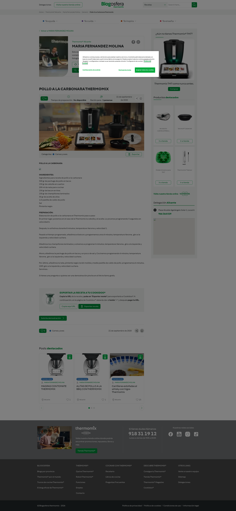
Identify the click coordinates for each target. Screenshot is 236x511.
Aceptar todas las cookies (145, 70)
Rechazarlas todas (125, 70)
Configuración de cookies (91, 70)
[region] (119, 64)
